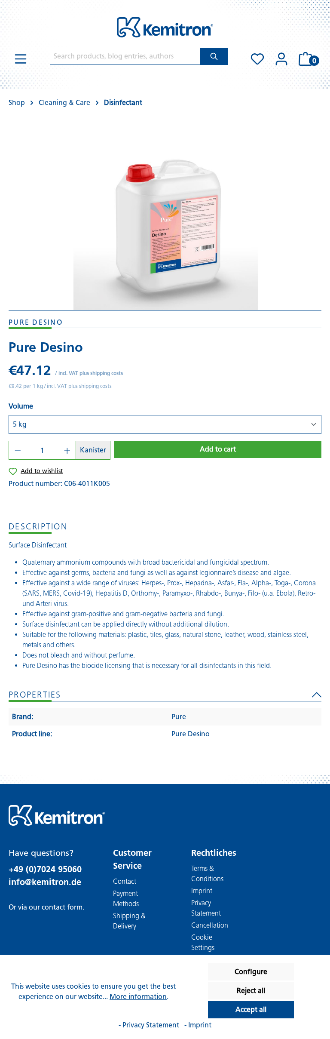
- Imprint (197, 1025)
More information (138, 997)
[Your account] (281, 59)
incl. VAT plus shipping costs (90, 373)
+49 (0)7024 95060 (45, 869)
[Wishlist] (257, 59)
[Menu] (21, 59)
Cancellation (209, 925)
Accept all (250, 1009)
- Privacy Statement (150, 1025)
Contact (124, 881)
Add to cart (218, 449)
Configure (251, 972)
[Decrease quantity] (18, 450)
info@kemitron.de (45, 882)
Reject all (251, 991)
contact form (62, 907)
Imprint (201, 891)
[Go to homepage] (165, 27)
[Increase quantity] (67, 450)
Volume (21, 406)
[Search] (214, 56)
